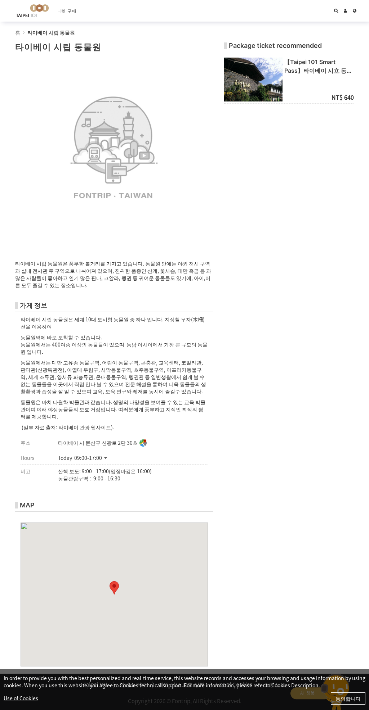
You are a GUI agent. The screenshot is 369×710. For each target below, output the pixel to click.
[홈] (32, 11)
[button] (85, 457)
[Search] (336, 11)
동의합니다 (348, 698)
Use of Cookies (21, 698)
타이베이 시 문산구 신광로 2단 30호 (98, 442)
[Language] (354, 11)
